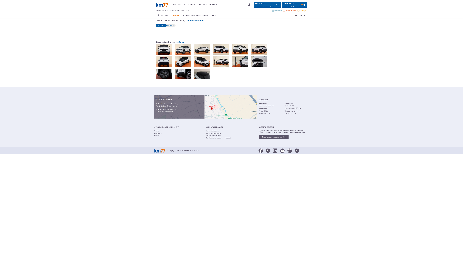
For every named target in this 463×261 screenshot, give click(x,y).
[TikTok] (297, 150)
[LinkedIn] (275, 150)
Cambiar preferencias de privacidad (218, 138)
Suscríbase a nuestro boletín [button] (274, 137)
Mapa (175, 106)
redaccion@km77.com (266, 106)
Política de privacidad (213, 136)
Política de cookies (213, 131)
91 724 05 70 (171, 109)
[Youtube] (282, 150)
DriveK (156, 136)
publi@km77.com (265, 113)
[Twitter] (268, 150)
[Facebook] (261, 150)
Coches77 (157, 131)
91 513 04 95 (168, 112)
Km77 (162, 4)
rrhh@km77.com (290, 113)
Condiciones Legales (213, 133)
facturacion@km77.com (293, 108)
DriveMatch (158, 133)
